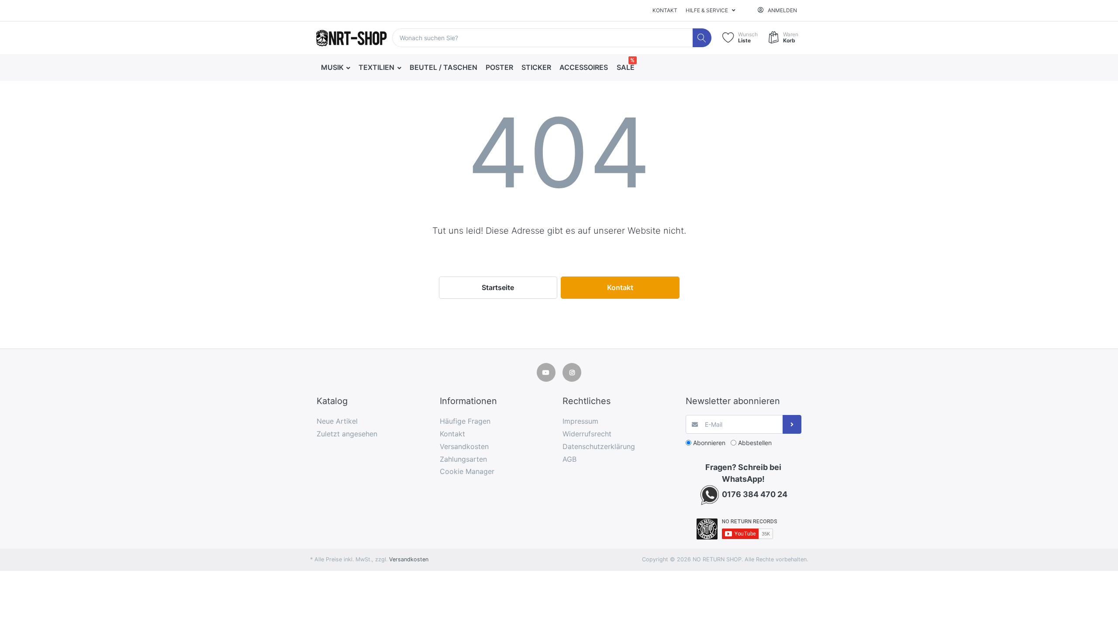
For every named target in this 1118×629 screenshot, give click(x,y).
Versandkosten (408, 559)
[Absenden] (792, 424)
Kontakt (664, 10)
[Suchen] (702, 37)
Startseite (498, 287)
